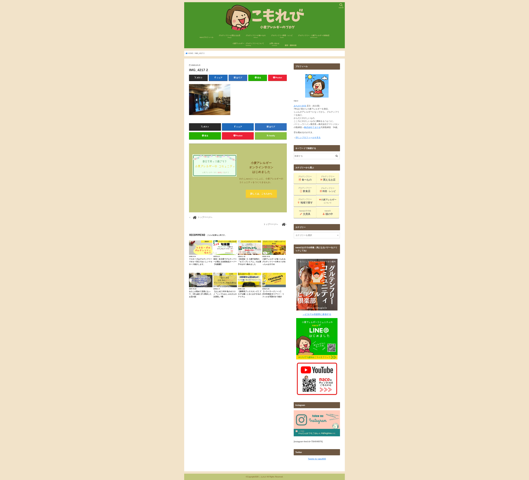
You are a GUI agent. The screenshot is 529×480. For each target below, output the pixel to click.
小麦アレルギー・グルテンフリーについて (248, 44)
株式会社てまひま (312, 127)
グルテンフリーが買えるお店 (229, 36)
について (328, 201)
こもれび (262, 477)
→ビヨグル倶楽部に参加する (317, 314)
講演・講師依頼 (290, 45)
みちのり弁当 (300, 106)
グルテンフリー (305, 178)
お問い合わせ (274, 44)
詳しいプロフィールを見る (308, 137)
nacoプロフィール (206, 37)
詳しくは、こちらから (261, 193)
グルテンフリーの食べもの (256, 36)
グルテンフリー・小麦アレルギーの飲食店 (313, 36)
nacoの (329, 212)
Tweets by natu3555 (317, 459)
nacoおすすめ (305, 212)
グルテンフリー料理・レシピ (282, 36)
